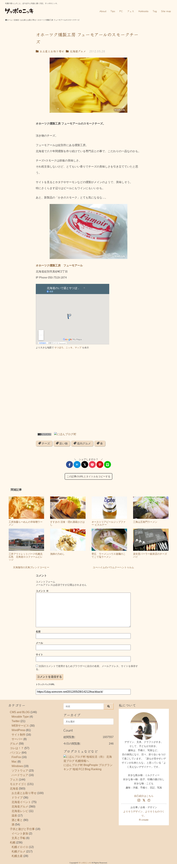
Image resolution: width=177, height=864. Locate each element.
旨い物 (63, 443)
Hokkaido (143, 11)
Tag (155, 11)
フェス (130, 11)
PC (121, 11)
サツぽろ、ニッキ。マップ (67, 347)
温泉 (14, 815)
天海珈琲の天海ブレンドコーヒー (31, 567)
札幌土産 (17, 855)
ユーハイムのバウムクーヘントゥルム (113, 567)
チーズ (45, 443)
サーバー (17, 739)
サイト (39, 654)
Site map (166, 11)
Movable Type (20, 716)
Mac (14, 761)
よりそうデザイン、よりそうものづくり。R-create (143, 815)
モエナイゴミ (18, 784)
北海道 (14, 788)
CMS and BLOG (20, 712)
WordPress (18, 730)
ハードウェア (20, 775)
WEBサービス (20, 725)
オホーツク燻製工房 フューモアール (59, 265)
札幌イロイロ (20, 847)
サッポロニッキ (85, 863)
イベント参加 (20, 833)
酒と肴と (17, 820)
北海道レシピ (20, 811)
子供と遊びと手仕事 (22, 829)
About (103, 11)
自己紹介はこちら (143, 796)
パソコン (15, 752)
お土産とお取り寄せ (51, 51)
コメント (42, 590)
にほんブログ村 (73, 765)
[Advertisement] (88, 392)
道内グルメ (83, 443)
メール (39, 643)
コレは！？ (17, 748)
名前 (38, 631)
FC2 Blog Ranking (90, 769)
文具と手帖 (18, 838)
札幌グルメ (18, 851)
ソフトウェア (20, 770)
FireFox (16, 757)
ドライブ (17, 797)
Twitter (16, 721)
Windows (17, 766)
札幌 (12, 842)
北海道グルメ (77, 51)
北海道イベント (21, 802)
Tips (113, 11)
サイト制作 (18, 734)
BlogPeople (90, 765)
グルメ (14, 743)
